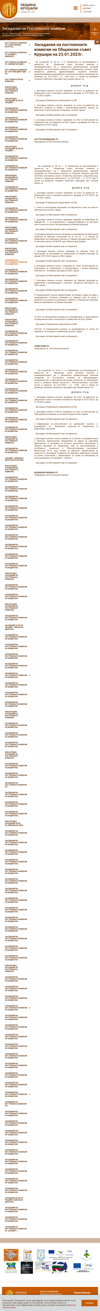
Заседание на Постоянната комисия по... (16, 785)
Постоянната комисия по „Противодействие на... (16, 72)
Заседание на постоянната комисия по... (16, 1104)
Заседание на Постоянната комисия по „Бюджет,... (16, 1229)
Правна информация (49, 1291)
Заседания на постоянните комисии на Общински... (16, 110)
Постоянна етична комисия (14, 80)
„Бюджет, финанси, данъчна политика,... (15, 459)
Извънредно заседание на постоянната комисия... (11, 199)
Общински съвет (15, 33)
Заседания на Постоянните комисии (36, 33)
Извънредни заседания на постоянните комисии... (11, 90)
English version (89, 5)
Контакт (87, 8)
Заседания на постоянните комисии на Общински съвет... (23, 35)
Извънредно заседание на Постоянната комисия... (11, 178)
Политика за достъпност (51, 1294)
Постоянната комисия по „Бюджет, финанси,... (16, 54)
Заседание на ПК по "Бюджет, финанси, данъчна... (14, 627)
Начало (5, 33)
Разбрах (89, 1303)
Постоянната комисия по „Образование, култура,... (16, 45)
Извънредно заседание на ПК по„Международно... (15, 823)
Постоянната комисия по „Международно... (16, 63)
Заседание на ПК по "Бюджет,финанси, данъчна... (14, 1200)
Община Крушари (28, 8)
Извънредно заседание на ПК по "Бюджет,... (14, 100)
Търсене (87, 12)
